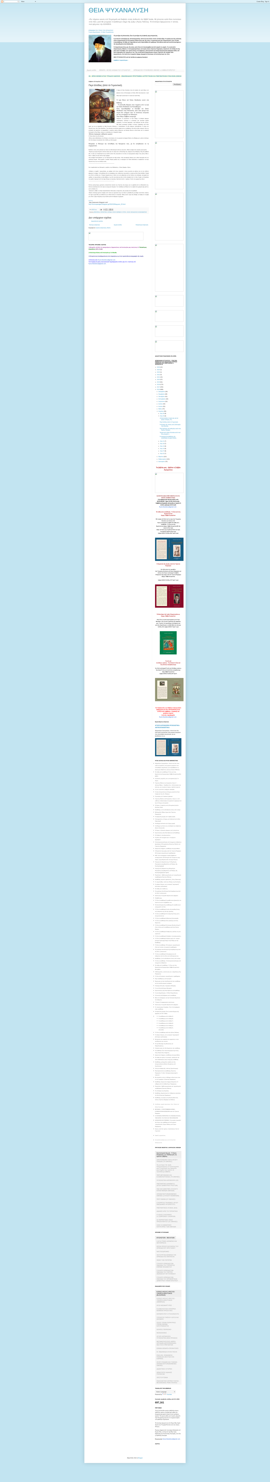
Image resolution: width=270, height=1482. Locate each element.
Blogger (140, 1458)
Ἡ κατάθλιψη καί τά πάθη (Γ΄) (166, 1021)
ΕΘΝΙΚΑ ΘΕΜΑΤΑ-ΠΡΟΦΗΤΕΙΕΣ (168, 1348)
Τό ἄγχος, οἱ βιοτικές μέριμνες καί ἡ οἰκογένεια (167, 830)
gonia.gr (91, 200)
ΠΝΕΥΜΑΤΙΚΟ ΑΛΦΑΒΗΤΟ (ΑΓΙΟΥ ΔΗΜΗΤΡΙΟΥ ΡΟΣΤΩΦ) (167, 1184)
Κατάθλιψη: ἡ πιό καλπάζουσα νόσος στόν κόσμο (167, 809)
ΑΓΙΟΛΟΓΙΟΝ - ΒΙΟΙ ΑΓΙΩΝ (165, 1238)
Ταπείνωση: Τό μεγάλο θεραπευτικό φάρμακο (166, 895)
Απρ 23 (162, 416)
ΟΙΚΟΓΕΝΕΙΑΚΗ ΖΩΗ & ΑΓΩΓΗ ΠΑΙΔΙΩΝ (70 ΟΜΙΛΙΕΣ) (167, 1160)
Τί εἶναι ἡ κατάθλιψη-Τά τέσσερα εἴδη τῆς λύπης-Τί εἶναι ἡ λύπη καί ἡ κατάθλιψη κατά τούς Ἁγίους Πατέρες (167, 927)
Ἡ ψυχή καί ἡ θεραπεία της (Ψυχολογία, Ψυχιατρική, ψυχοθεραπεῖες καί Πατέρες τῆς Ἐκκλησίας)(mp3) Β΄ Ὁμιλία (166, 870)
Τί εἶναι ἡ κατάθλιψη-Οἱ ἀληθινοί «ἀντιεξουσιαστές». (168, 936)
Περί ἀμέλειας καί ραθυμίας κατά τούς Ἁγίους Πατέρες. (170, 429)
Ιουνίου (160, 406)
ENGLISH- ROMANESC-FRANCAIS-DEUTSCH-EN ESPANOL (165, 1356)
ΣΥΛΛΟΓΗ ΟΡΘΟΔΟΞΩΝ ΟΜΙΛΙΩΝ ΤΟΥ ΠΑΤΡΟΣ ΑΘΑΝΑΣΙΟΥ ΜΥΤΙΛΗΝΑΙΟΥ (166, 1272)
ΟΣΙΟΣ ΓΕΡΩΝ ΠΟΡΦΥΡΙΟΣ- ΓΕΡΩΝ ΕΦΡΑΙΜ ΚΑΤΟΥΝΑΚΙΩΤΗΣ (166, 1324)
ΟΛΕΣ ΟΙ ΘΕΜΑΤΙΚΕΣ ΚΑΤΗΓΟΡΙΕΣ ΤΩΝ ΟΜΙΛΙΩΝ (166, 1226)
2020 (158, 379)
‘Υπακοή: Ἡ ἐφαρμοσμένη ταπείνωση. (164, 1002)
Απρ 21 (162, 441)
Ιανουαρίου (161, 461)
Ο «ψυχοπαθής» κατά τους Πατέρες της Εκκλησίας (168, 881)
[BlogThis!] (106, 210)
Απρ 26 (162, 413)
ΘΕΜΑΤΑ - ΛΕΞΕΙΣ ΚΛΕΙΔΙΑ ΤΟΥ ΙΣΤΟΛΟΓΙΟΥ (114, 70)
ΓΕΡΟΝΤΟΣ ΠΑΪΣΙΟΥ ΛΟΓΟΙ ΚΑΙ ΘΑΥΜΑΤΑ (168, 1318)
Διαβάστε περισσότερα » (121, 60)
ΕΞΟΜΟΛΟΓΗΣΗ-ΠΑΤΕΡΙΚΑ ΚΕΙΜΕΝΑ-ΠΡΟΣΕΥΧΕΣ (166, 1309)
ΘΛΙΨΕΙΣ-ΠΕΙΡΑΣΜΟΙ (164, 1329)
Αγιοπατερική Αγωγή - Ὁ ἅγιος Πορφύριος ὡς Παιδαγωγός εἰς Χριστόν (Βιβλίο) (167, 1154)
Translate (169, 1394)
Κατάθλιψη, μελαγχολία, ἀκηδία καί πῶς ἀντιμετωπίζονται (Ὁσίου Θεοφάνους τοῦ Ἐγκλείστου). (165, 1064)
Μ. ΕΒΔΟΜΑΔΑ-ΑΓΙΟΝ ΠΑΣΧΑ (167, 1352)
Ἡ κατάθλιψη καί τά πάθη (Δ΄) (166, 1023)
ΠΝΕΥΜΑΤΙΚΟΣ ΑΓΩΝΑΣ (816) (167, 1208)
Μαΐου (160, 409)
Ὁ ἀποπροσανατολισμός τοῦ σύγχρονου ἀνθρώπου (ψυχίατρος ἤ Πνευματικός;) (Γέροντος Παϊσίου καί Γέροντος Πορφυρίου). (168, 844)
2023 (158, 372)
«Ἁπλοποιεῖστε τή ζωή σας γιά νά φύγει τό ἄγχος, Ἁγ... (169, 418)
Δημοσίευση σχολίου (97, 221)
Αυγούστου (161, 401)
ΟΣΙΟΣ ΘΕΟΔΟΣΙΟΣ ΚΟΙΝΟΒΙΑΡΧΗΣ (137, 212)
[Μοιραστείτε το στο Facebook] (110, 210)
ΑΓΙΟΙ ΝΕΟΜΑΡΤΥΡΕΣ (164, 1305)
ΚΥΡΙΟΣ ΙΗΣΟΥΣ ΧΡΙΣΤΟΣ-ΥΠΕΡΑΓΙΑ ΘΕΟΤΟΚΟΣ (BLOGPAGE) (166, 1293)
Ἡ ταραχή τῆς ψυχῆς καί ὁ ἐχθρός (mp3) (165, 816)
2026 (158, 367)
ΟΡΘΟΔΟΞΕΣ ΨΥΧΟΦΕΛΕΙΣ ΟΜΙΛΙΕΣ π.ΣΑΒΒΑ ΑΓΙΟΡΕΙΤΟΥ (154, 70)
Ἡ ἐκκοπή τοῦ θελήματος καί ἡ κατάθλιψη (165, 995)
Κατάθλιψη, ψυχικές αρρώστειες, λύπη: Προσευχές (168, 879)
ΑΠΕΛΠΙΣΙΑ (97, 212)
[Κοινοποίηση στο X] (108, 210)
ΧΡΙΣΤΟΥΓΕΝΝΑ (162, 1377)
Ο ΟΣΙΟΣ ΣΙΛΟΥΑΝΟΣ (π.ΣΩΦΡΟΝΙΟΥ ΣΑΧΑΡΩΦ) (166, 1215)
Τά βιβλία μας (158, 898)
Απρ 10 (162, 448)
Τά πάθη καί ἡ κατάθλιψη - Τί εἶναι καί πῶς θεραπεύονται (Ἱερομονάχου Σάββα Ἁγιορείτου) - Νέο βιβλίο (167, 967)
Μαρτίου (161, 456)
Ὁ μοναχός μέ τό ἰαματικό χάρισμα (163, 796)
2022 (158, 374)
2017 (158, 387)
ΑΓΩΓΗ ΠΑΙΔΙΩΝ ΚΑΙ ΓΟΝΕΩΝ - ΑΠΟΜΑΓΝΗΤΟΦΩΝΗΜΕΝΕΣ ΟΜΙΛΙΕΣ (167, 1363)
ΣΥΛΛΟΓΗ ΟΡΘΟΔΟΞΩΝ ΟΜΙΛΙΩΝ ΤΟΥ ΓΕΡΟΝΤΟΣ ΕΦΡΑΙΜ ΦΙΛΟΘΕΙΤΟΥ (166, 1265)
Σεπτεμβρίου (162, 399)
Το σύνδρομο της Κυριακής (162, 1090)
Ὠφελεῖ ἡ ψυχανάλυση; (160, 1135)
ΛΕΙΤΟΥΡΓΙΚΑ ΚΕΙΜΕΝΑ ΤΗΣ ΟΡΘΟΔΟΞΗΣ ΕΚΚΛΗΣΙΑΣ (166, 1255)
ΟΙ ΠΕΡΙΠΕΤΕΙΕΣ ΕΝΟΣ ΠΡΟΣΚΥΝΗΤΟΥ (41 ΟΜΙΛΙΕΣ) (167, 1220)
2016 (158, 389)
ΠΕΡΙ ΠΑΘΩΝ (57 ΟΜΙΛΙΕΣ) (166, 1199)
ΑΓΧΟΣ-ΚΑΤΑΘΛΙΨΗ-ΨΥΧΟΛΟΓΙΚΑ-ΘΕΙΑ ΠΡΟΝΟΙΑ (167, 1337)
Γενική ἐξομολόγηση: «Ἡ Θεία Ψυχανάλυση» (101, 32)
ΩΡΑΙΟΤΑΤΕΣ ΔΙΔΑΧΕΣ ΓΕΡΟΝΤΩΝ (164, 1373)
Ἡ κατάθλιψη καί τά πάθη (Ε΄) (166, 1025)
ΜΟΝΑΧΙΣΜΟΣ (162, 1333)
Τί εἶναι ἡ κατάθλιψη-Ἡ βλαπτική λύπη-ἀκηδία (166, 918)
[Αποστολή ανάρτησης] (100, 209)
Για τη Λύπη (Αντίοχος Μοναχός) (163, 988)
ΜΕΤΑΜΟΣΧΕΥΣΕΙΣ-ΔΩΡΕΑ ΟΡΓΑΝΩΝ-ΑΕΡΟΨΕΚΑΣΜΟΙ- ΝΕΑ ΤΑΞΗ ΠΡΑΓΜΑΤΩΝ (167, 1343)
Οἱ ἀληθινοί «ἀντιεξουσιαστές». (163, 835)
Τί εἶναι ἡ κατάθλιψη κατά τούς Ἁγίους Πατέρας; (167, 1032)
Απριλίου (161, 411)
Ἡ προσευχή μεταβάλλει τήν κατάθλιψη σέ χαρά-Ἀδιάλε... (168, 437)
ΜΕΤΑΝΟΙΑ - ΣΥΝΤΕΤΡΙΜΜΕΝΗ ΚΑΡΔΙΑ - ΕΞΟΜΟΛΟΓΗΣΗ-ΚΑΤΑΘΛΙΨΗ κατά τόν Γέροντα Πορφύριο (167, 1111)
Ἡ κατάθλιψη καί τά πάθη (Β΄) (166, 1018)
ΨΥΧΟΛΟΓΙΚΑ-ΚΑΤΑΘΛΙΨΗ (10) (167, 1180)
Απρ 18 (162, 443)
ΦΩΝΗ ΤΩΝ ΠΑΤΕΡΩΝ (164, 1260)
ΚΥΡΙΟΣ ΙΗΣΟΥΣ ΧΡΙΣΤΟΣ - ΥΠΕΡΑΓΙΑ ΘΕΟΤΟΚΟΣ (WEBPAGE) (166, 1300)
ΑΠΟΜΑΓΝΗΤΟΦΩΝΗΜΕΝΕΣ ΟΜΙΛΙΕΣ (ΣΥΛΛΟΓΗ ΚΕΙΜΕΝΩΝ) (168, 1195)
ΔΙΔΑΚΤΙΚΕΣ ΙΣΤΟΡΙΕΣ (164, 1369)
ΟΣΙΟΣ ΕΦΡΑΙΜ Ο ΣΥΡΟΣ (119, 212)
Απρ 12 (162, 446)
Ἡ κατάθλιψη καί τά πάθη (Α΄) (166, 1016)
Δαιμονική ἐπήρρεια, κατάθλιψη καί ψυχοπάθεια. (167, 848)
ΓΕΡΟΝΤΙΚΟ (103, 212)
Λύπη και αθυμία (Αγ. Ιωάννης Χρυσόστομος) (166, 1068)
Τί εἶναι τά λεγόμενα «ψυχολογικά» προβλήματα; (167, 976)
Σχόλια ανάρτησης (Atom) (103, 228)
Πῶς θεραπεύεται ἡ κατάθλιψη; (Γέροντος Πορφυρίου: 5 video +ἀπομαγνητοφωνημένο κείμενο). (166, 1073)
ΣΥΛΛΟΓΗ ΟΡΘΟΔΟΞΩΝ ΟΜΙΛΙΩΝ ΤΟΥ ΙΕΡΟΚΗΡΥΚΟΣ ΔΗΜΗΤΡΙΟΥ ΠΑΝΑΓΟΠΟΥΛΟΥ (167, 1279)
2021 (158, 377)
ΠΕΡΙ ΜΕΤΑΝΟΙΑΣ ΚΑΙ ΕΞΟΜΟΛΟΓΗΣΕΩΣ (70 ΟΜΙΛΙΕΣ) (168, 1176)
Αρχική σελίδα (91, 70)
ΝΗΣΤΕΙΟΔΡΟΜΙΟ (163, 1251)
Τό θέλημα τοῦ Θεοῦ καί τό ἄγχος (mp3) (165, 823)
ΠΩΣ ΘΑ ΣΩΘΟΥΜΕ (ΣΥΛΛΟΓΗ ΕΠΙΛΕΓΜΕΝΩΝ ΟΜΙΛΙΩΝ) (167, 1189)
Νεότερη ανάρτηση (94, 225)
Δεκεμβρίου (161, 391)
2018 (158, 384)
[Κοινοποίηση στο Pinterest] (112, 210)
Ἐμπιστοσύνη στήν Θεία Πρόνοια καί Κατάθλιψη (167, 832)
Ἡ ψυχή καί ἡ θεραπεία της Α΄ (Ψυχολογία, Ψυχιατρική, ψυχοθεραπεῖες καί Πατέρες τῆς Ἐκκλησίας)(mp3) (166, 864)
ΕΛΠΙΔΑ (110, 212)
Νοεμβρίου (161, 394)
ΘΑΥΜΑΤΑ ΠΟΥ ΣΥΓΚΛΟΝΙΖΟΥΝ (168, 1314)
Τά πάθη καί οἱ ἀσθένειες (161, 888)
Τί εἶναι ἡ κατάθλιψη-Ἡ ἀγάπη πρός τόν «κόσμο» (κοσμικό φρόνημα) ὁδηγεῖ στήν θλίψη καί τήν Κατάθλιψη (167, 940)
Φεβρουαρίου (162, 459)
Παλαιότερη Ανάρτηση (142, 225)
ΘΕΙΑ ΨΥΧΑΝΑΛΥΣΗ (118, 10)
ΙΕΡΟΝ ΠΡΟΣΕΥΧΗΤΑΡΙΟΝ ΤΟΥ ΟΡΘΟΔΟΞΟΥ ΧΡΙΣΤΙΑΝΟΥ (167, 1247)
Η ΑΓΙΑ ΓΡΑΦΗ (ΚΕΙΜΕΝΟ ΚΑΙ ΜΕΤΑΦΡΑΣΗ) (167, 1242)
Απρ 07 (162, 451)
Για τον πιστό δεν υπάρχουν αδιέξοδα (164, 789)
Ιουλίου (160, 404)
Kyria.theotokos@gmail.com (106, 260)
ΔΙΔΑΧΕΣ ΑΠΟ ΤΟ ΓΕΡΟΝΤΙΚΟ (167, 1211)
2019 (158, 382)
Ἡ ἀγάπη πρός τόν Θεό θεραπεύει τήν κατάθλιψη (167, 1048)
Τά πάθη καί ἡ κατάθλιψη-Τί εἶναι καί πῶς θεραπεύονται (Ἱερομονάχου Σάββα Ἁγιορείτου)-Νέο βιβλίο (168, 774)
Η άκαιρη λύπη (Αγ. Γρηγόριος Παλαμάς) (165, 985)
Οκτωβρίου (161, 396)
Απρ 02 (162, 453)
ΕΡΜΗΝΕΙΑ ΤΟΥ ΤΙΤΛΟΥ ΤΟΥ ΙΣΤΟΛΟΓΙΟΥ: (101, 30)
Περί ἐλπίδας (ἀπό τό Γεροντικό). (169, 422)
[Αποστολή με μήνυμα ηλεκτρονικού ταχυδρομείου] (104, 210)
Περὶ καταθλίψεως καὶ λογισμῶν (163, 978)
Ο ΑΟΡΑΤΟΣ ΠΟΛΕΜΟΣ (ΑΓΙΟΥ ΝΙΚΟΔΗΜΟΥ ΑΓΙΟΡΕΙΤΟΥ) (167, 1203)
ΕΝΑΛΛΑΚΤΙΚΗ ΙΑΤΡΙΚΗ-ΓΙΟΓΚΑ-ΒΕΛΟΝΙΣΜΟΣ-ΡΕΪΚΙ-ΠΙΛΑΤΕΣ (168, 1382)
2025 (158, 369)
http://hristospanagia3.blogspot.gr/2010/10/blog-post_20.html (107, 204)
